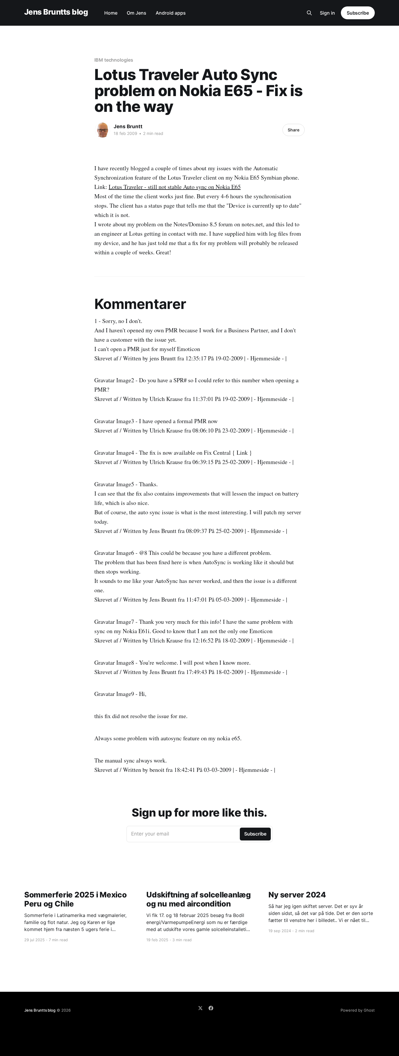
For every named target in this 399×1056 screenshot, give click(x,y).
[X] (200, 1008)
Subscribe (358, 13)
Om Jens (136, 13)
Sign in (327, 13)
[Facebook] (211, 1008)
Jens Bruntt (128, 126)
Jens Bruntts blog (56, 12)
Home (110, 13)
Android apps (171, 13)
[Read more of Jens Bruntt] (102, 130)
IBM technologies (113, 60)
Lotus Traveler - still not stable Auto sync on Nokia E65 (175, 187)
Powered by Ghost (358, 1010)
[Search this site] (309, 13)
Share (293, 129)
